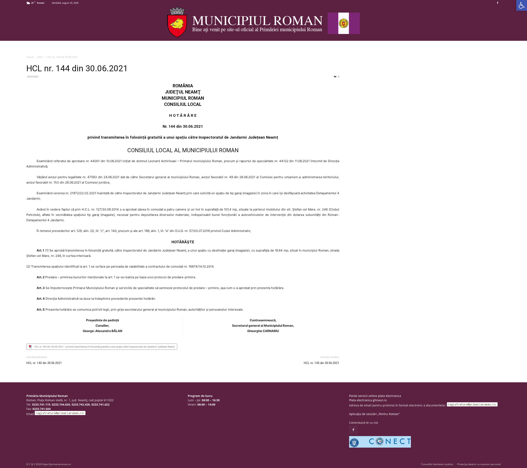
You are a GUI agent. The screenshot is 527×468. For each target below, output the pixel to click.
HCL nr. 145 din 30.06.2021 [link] (321, 363)
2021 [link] (40, 57)
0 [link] (338, 76)
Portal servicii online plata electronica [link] (375, 396)
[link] (521, 5)
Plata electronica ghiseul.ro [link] (368, 400)
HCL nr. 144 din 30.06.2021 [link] (77, 68)
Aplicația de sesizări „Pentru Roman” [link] (374, 414)
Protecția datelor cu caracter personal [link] (479, 464)
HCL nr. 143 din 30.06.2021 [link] (44, 363)
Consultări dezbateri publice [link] (437, 464)
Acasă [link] (29, 57)
